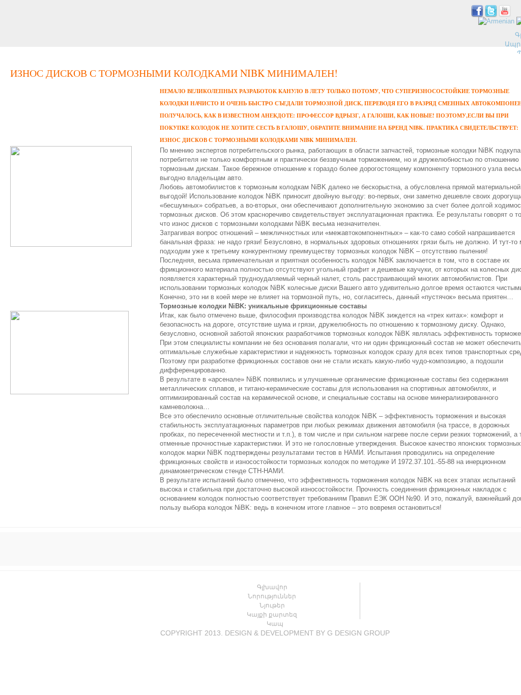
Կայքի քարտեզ (272, 614)
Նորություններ (272, 596)
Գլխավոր (272, 587)
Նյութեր (272, 605)
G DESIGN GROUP (358, 633)
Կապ (275, 623)
